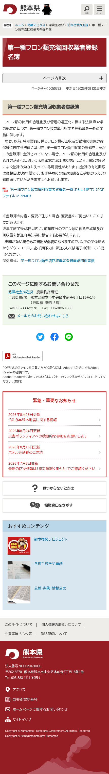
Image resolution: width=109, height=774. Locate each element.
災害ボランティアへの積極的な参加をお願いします (47, 436)
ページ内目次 (54, 78)
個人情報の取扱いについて (61, 625)
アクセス (19, 690)
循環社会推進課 (77, 25)
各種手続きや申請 (48, 564)
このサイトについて (19, 625)
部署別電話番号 (25, 699)
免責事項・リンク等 (18, 634)
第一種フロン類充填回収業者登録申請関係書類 (58, 261)
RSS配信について (54, 634)
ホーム (19, 25)
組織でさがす (36, 25)
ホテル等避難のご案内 (25, 452)
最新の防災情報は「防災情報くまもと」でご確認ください (51, 469)
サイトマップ (22, 719)
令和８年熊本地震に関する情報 (32, 420)
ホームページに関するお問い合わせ (40, 709)
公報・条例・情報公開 (50, 588)
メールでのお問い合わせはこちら (43, 316)
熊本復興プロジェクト (50, 539)
